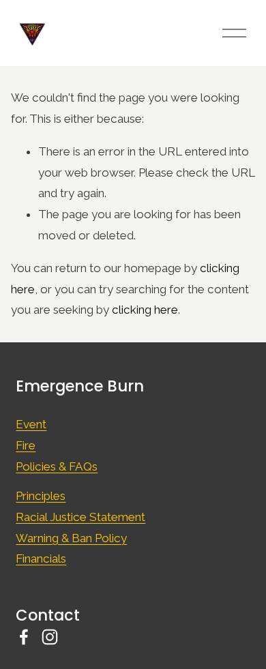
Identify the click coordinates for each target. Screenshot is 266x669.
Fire (25, 445)
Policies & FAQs (57, 466)
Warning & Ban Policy (71, 538)
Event (31, 424)
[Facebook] (24, 637)
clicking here (145, 309)
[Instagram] (50, 637)
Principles (40, 496)
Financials (41, 558)
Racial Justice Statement (80, 517)
